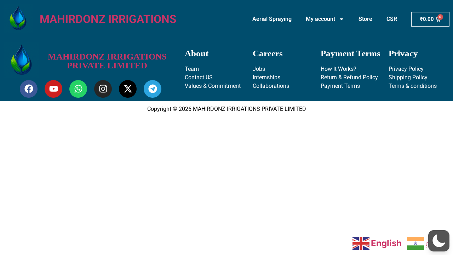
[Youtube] (53, 89)
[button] (438, 240)
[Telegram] (152, 89)
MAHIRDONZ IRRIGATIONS (108, 19)
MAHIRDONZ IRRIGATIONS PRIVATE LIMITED (107, 61)
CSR (391, 19)
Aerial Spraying (272, 19)
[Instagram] (103, 89)
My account (320, 19)
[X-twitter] (128, 89)
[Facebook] (29, 89)
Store (365, 19)
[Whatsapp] (78, 89)
